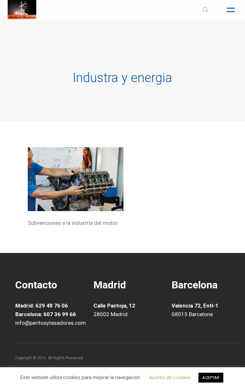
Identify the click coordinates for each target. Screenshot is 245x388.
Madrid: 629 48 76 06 (41, 305)
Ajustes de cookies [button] (169, 377)
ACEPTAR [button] (210, 377)
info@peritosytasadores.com (50, 323)
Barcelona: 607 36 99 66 (45, 314)
